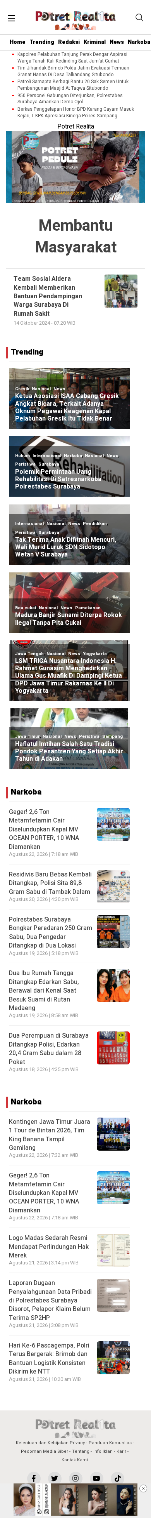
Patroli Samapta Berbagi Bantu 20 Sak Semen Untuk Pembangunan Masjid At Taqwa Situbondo (73, 85)
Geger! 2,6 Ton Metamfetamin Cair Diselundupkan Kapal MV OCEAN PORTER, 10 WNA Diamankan (44, 829)
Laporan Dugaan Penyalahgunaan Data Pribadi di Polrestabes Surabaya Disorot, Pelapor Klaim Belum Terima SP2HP (50, 1300)
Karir (121, 1451)
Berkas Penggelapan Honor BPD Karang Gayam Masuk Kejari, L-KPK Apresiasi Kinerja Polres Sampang (75, 112)
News (117, 42)
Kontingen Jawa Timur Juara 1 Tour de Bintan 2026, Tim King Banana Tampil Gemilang (49, 1135)
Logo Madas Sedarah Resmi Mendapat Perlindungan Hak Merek (49, 1246)
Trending (41, 42)
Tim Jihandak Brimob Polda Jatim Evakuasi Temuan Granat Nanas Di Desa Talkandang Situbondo (73, 71)
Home (18, 42)
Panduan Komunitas (110, 1443)
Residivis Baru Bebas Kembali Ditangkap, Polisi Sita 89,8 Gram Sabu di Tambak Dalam (50, 883)
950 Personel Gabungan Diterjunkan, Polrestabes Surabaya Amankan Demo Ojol (70, 99)
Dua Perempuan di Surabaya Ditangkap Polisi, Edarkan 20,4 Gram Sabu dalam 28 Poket (49, 1048)
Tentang (80, 1451)
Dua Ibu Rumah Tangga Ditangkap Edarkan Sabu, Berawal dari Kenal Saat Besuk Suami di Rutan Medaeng (44, 991)
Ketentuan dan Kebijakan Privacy (50, 1443)
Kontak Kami (75, 1460)
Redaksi (69, 42)
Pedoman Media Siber (44, 1451)
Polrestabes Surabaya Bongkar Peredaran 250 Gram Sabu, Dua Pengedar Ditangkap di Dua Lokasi (50, 932)
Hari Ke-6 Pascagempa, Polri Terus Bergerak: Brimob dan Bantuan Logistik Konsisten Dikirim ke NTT (49, 1358)
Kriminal (95, 42)
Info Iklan (103, 1451)
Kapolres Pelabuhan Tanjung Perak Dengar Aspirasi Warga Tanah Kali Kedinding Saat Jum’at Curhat (72, 57)
